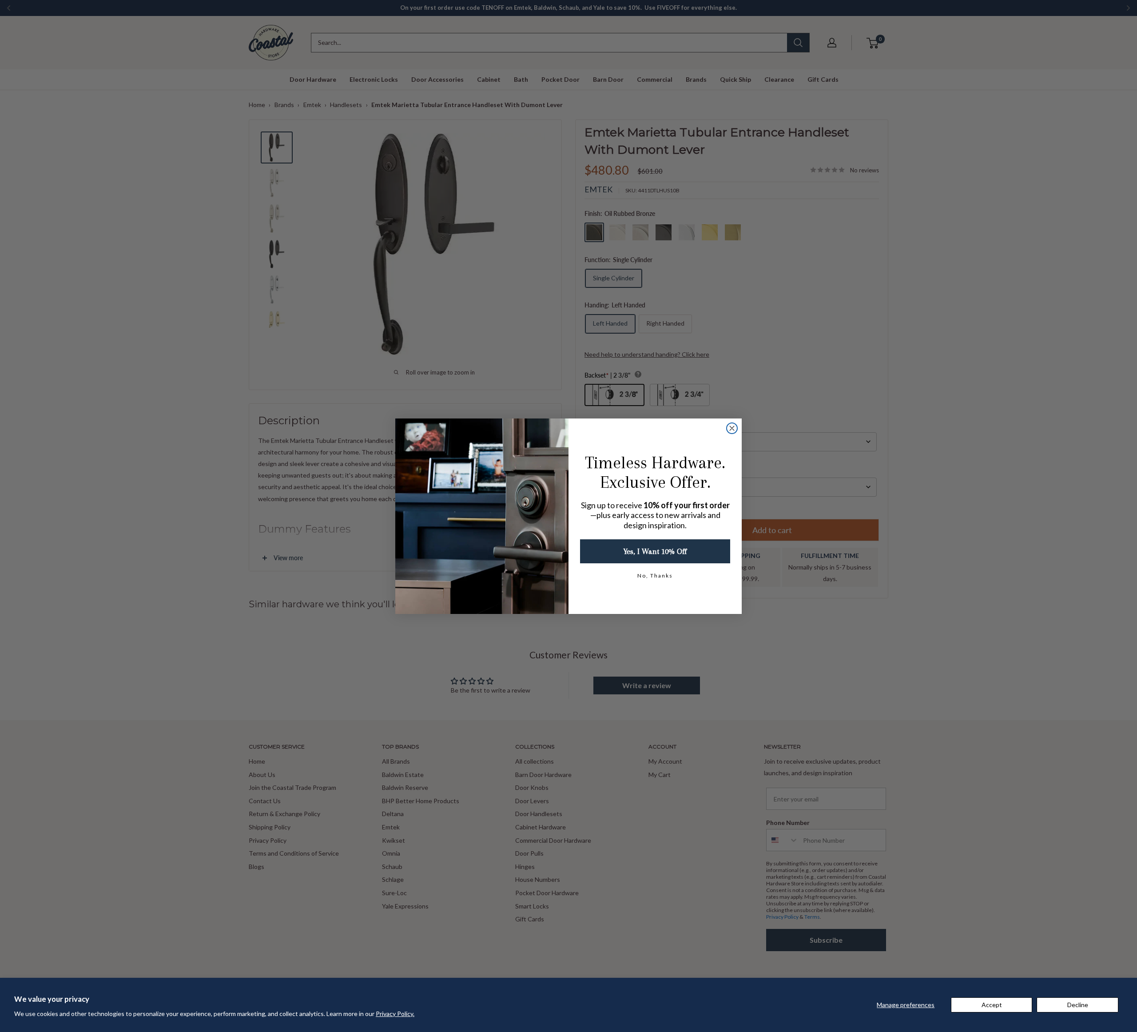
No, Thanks (655, 575)
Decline (1077, 1004)
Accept (992, 1004)
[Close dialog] (732, 428)
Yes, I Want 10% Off (655, 551)
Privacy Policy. (395, 1013)
